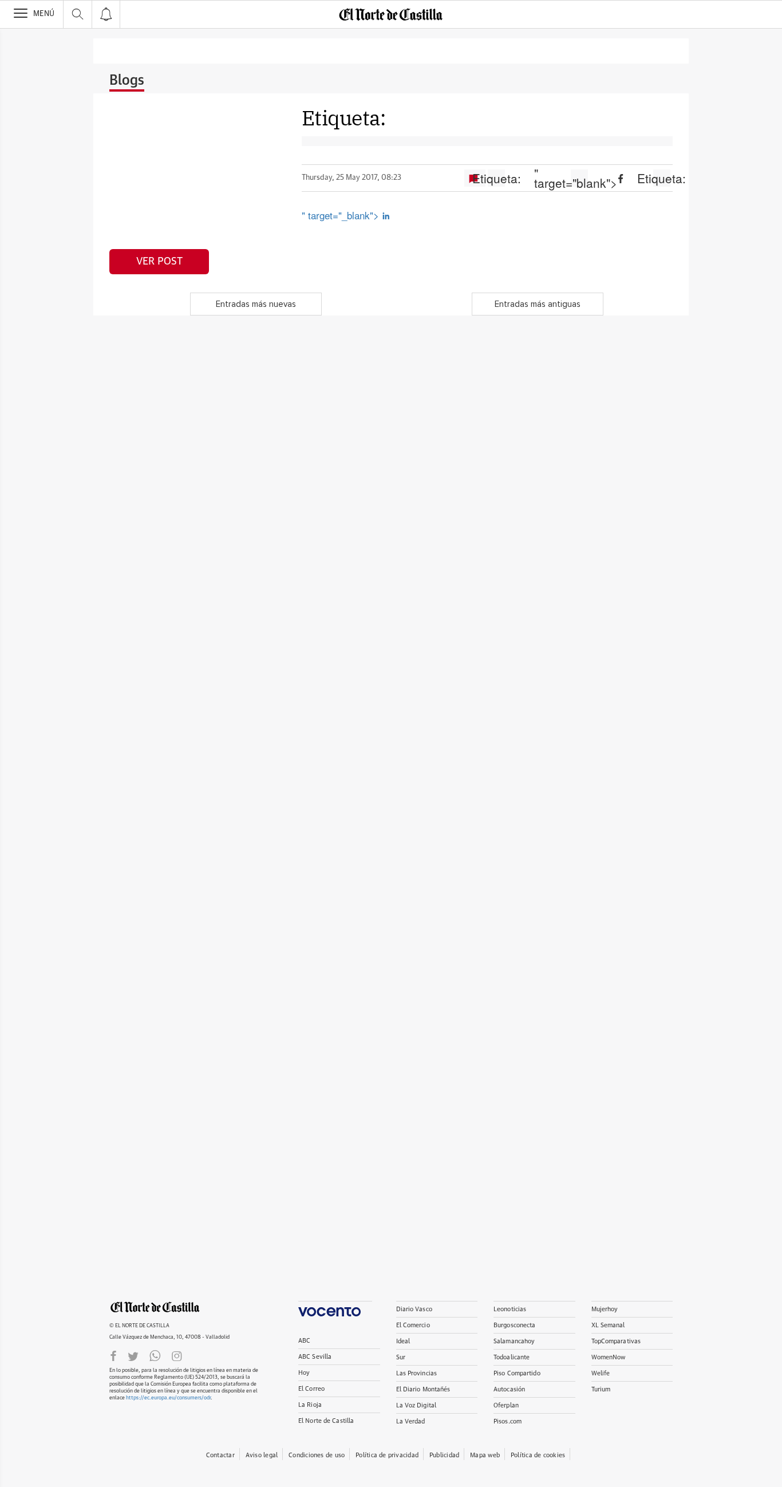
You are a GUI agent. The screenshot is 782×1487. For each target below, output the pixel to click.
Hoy (304, 1373)
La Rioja (310, 1405)
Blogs (126, 81)
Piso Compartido (516, 1373)
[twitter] (133, 1355)
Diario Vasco (414, 1309)
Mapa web (485, 1455)
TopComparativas (616, 1341)
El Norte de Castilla (326, 1421)
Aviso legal (262, 1455)
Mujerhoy (604, 1309)
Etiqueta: (496, 178)
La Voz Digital (416, 1405)
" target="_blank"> (342, 215)
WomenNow (608, 1357)
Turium (601, 1389)
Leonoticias (509, 1309)
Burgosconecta (514, 1325)
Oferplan (506, 1405)
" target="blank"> (579, 178)
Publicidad (444, 1455)
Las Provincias (416, 1373)
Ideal (403, 1341)
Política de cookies (538, 1455)
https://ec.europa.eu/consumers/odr (168, 1398)
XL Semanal (608, 1325)
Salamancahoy (514, 1341)
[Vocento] (335, 1308)
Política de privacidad (387, 1455)
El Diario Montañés (423, 1389)
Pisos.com (507, 1421)
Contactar (220, 1455)
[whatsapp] (155, 1355)
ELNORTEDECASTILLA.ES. (155, 1307)
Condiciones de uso (317, 1455)
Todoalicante (511, 1357)
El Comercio (413, 1325)
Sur (400, 1357)
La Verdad (410, 1421)
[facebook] (113, 1355)
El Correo (311, 1389)
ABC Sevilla (314, 1357)
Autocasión (509, 1389)
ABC (304, 1341)
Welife (600, 1373)
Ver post (159, 262)
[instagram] (177, 1355)
